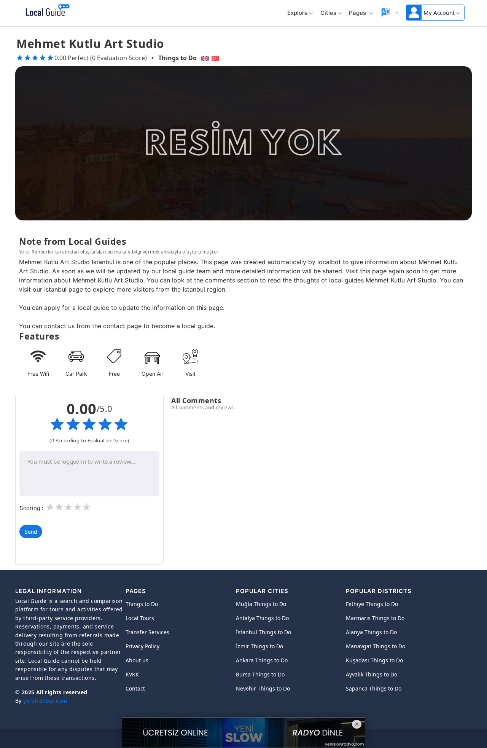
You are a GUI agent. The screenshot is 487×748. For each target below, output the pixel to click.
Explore (297, 12)
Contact (135, 688)
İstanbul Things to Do (263, 632)
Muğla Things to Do (261, 604)
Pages (358, 12)
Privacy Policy (142, 646)
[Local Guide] (46, 10)
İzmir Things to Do (259, 646)
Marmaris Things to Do (375, 618)
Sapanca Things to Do (373, 688)
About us (137, 660)
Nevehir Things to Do (263, 688)
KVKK (132, 674)
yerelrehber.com (45, 700)
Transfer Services (147, 632)
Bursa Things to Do (260, 674)
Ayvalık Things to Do (371, 674)
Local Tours (140, 618)
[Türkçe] (216, 58)
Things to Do (177, 58)
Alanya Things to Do (371, 632)
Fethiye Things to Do (372, 604)
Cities (328, 12)
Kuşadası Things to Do (374, 660)
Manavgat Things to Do (375, 646)
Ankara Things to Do (262, 660)
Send (30, 531)
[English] (204, 58)
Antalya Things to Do (262, 618)
